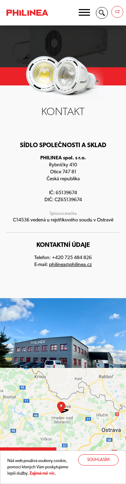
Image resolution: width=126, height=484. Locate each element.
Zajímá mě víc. (42, 473)
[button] (84, 12)
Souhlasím (98, 460)
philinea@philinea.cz (70, 264)
